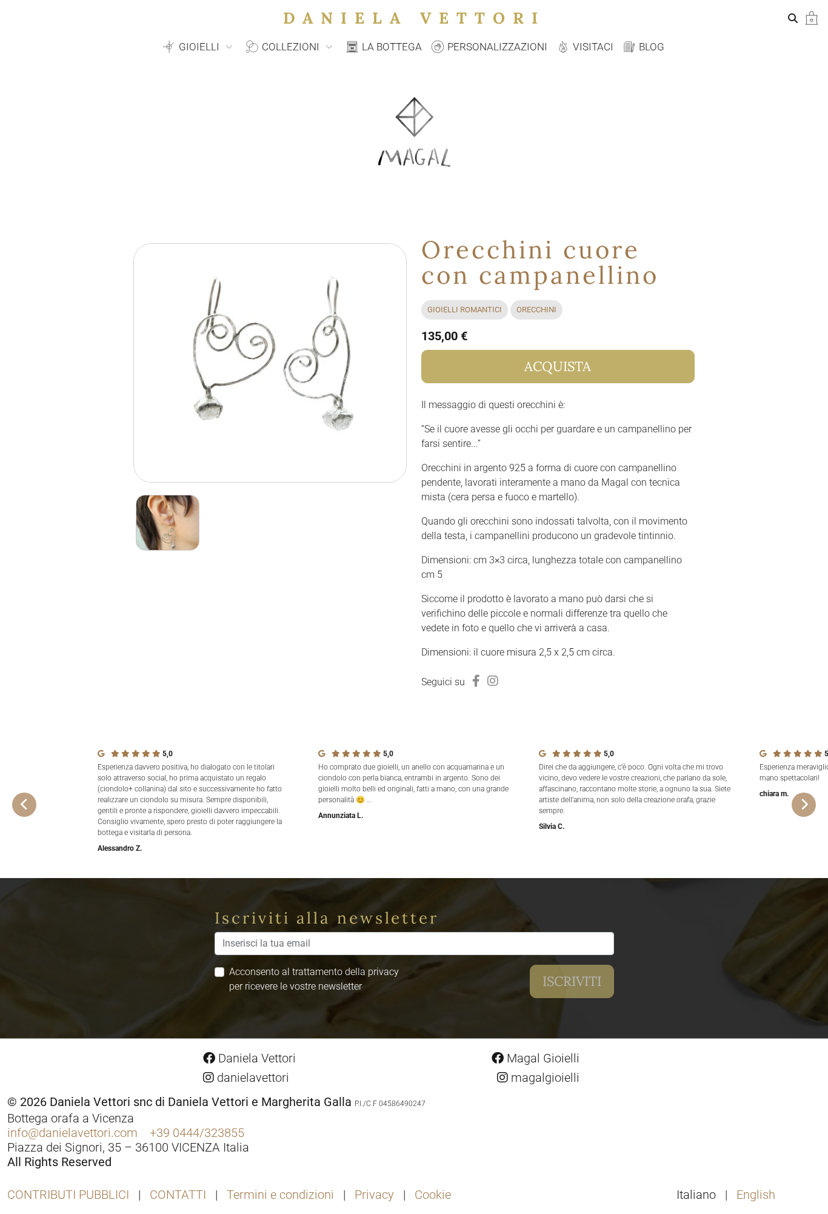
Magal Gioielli (541, 1058)
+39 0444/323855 (197, 1132)
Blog (650, 47)
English (755, 1194)
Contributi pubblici (68, 1194)
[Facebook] (476, 681)
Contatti (178, 1194)
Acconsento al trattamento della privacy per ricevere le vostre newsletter (314, 979)
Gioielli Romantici (464, 309)
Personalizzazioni (496, 47)
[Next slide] (804, 805)
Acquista (557, 366)
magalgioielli (543, 1077)
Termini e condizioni (280, 1194)
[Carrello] (812, 17)
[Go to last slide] (24, 805)
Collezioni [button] (290, 47)
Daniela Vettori (414, 18)
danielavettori (251, 1077)
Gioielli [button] (199, 47)
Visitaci (591, 47)
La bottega (390, 47)
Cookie (433, 1194)
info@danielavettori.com (72, 1132)
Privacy (374, 1194)
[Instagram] (492, 681)
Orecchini (536, 309)
